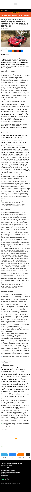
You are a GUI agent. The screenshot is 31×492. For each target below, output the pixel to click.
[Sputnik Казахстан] (4, 10)
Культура (24, 451)
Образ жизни (4, 432)
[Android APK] (5, 479)
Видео (12, 451)
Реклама (3, 465)
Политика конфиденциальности (8, 467)
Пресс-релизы (8, 465)
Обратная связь (4, 475)
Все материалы (3, 55)
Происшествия (5, 451)
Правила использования (11, 463)
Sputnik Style (10, 432)
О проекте (3, 463)
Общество (18, 451)
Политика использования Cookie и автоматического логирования (9, 469)
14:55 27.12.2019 (4, 28)
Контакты (20, 463)
